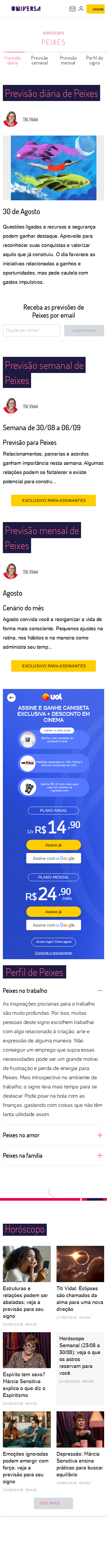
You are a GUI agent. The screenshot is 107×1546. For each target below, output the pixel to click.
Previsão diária (12, 60)
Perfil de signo (94, 60)
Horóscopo (53, 33)
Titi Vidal (30, 119)
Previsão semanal (39, 60)
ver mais (50, 1503)
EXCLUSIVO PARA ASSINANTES (54, 500)
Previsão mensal (68, 60)
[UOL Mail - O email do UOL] (72, 8)
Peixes (53, 42)
